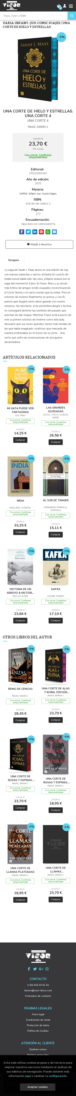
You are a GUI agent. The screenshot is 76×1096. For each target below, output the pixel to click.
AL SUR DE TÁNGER (56, 500)
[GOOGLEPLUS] (41, 969)
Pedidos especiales (38, 1055)
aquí (28, 1076)
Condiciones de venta (38, 1020)
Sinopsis (13, 260)
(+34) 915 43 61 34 (38, 985)
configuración (58, 1076)
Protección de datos (38, 1025)
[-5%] (20, 385)
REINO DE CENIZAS (20, 689)
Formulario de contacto (38, 996)
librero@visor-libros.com (38, 990)
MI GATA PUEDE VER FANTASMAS (20, 410)
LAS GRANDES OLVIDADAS (55, 409)
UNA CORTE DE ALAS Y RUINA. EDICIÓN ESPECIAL (56, 690)
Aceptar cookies (37, 1087)
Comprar (20, 440)
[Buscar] (72, 15)
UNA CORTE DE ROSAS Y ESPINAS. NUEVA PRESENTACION (55, 780)
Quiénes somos (38, 1049)
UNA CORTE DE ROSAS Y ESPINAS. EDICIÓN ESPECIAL (20, 778)
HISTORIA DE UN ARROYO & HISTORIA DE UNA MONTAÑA (20, 590)
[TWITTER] (35, 969)
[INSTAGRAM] (47, 969)
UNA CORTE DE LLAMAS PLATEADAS (20, 870)
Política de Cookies (38, 1031)
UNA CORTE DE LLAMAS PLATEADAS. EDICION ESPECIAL (56, 869)
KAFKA (55, 589)
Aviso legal (38, 1014)
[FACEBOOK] (29, 969)
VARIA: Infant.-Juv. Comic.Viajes (32, 23)
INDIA (20, 500)
